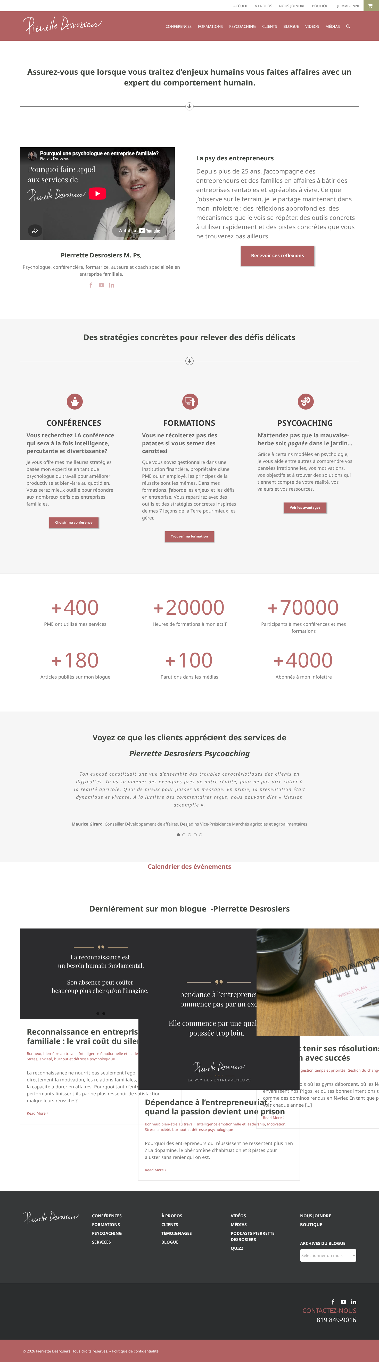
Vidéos (238, 1267)
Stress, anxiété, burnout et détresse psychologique (71, 1110)
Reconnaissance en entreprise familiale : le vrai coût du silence (89, 1088)
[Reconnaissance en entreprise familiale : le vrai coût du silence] (101, 1025)
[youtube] (101, 285)
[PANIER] (371, 5)
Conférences (107, 1267)
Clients (169, 1276)
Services (101, 1293)
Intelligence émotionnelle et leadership (113, 1105)
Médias (239, 1276)
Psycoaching (107, 1285)
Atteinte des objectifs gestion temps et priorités (304, 1121)
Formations (106, 1276)
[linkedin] (111, 285)
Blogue (169, 1293)
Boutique (311, 1276)
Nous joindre (315, 1267)
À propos (171, 1267)
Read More (36, 1164)
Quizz (237, 1300)
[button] (348, 25)
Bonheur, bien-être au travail (52, 1105)
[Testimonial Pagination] (178, 886)
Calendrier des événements (189, 918)
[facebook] (91, 285)
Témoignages (176, 1285)
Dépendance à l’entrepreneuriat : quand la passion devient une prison (215, 1158)
